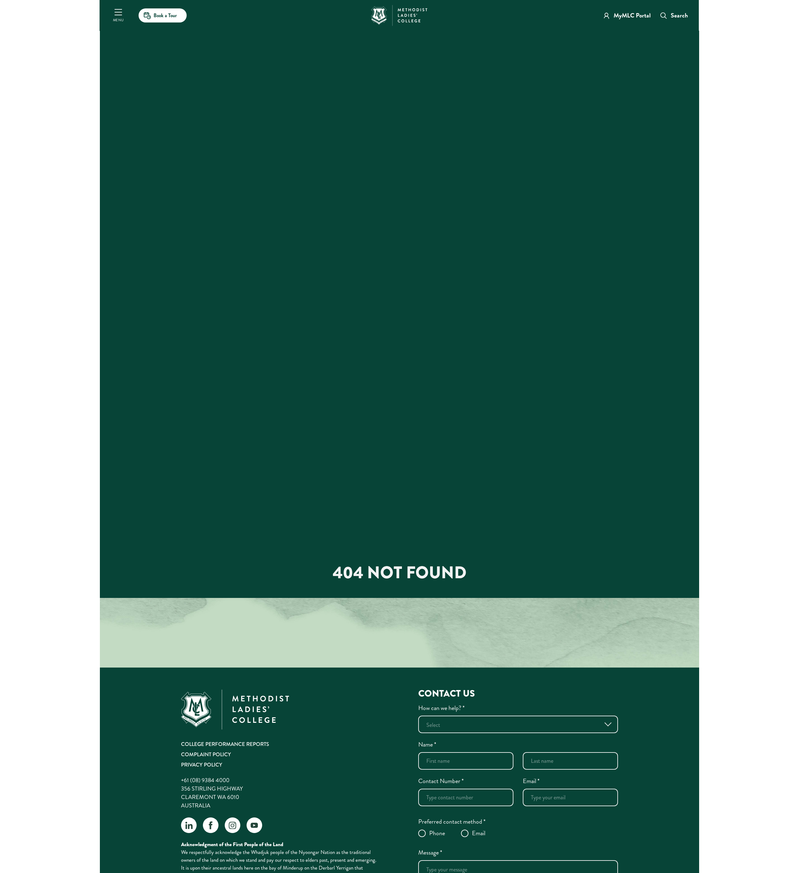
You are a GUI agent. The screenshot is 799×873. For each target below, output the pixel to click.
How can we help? (441, 708)
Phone (437, 833)
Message (430, 852)
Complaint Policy (206, 754)
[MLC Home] (399, 14)
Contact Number (441, 781)
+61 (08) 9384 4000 (205, 780)
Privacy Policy (201, 764)
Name (427, 744)
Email (531, 781)
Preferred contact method (452, 822)
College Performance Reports (225, 744)
